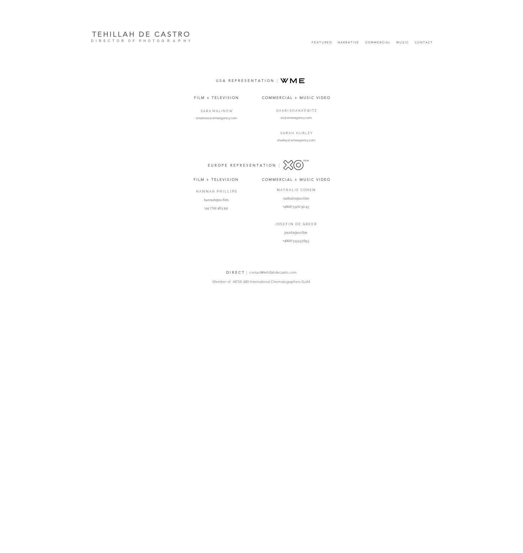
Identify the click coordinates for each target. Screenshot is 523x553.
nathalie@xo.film (296, 198)
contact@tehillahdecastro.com (273, 272)
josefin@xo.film (295, 233)
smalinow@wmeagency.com (216, 118)
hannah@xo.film (216, 200)
